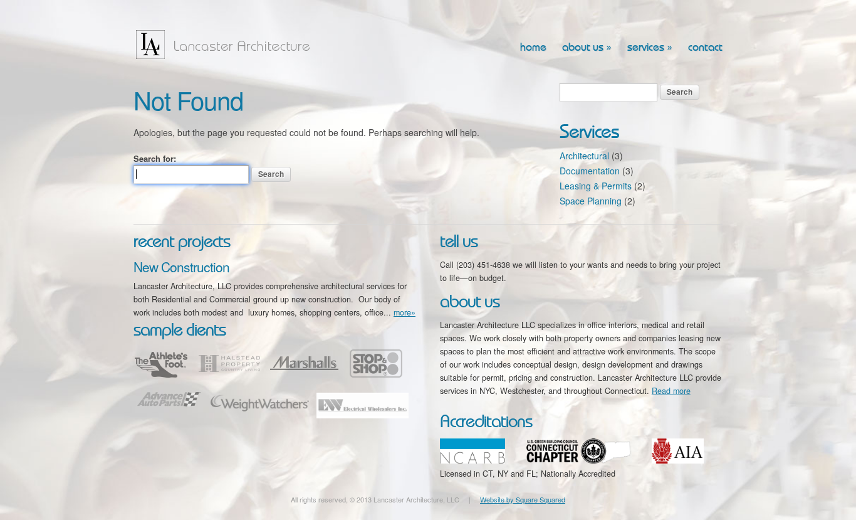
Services (649, 47)
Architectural (584, 155)
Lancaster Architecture (227, 44)
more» (404, 312)
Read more (671, 390)
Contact (705, 47)
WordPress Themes (699, 510)
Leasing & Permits (596, 185)
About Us (587, 47)
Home (533, 47)
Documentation (590, 170)
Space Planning (591, 200)
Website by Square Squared (522, 499)
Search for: (154, 158)
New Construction (181, 266)
